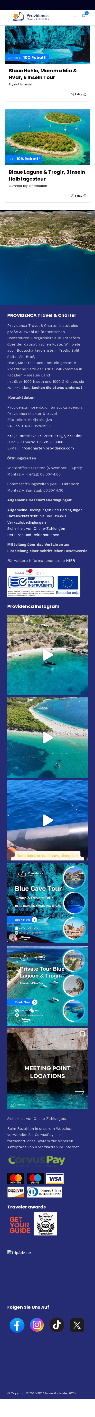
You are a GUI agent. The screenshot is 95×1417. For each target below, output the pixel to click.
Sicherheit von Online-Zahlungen (36, 528)
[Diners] (45, 1196)
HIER (70, 560)
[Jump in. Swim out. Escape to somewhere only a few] (47, 655)
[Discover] (15, 1196)
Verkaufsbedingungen (26, 522)
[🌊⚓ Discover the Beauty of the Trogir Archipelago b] (47, 986)
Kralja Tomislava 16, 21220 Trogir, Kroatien (44, 436)
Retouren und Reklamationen (33, 535)
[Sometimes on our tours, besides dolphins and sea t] (47, 820)
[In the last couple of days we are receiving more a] (47, 1068)
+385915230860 (49, 442)
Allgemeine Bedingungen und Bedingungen (45, 510)
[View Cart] (84, 15)
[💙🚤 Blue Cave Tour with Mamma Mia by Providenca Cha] (47, 903)
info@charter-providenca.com (47, 448)
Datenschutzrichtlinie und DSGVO (36, 516)
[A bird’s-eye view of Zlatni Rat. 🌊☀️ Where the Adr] (47, 737)
